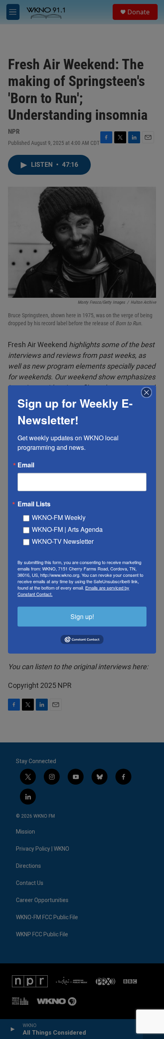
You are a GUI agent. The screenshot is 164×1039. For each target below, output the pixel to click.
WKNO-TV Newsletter (63, 541)
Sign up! (82, 616)
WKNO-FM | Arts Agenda (67, 529)
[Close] (149, 392)
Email (26, 465)
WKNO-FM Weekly (59, 517)
